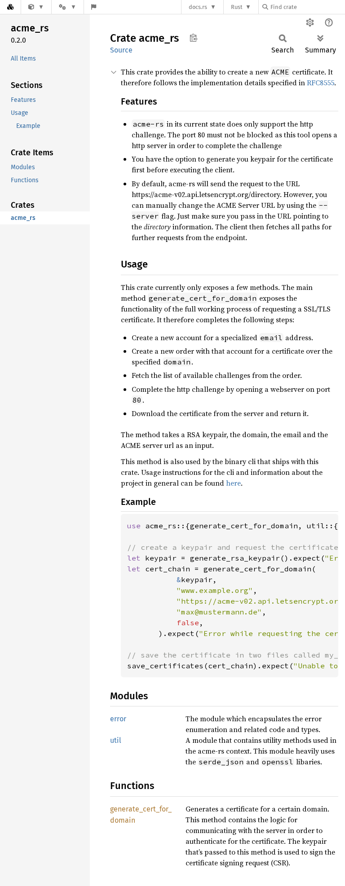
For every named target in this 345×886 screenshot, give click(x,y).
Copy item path (193, 37)
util (115, 740)
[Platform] (67, 7)
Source (121, 50)
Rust (237, 7)
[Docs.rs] (10, 7)
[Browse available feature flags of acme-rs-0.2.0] (93, 7)
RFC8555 (320, 83)
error (118, 719)
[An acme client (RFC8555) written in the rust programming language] (36, 7)
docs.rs (198, 7)
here (233, 483)
